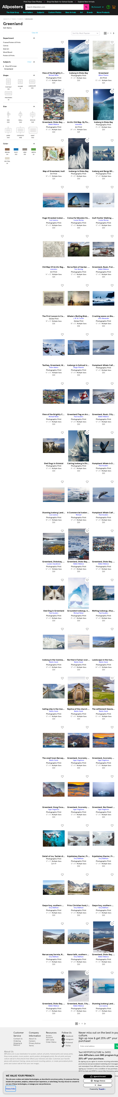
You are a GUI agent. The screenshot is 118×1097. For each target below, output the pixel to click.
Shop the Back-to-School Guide (60, 2)
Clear (29, 62)
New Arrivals (70, 12)
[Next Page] (113, 33)
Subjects (6, 19)
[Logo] (12, 7)
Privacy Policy (10, 1089)
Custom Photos (54, 12)
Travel (14, 19)
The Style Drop (12, 12)
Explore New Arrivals (86, 2)
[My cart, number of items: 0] (114, 7)
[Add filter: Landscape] (32, 81)
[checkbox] (8, 116)
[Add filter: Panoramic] (8, 93)
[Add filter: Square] (20, 81)
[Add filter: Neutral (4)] (7, 157)
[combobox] (54, 7)
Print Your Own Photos (33, 2)
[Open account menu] (103, 7)
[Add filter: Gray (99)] (25, 148)
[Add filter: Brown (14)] (7, 148)
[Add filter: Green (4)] (33, 148)
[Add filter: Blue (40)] (16, 148)
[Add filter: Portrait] (8, 82)
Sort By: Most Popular (81, 33)
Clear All (35, 33)
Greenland (29, 19)
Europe (20, 19)
